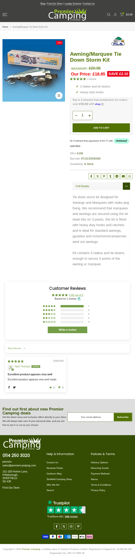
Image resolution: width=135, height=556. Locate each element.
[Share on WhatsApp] (130, 176)
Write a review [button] (67, 329)
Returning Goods (100, 468)
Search (50, 490)
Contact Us (89, 3)
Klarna (94, 479)
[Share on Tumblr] (110, 176)
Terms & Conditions (101, 484)
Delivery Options (99, 462)
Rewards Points (55, 468)
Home (5, 27)
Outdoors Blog (54, 473)
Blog (42, 3)
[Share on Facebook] (91, 176)
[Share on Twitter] (97, 176)
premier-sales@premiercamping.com (19, 463)
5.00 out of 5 (76, 295)
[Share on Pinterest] (104, 176)
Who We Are (53, 484)
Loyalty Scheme (73, 3)
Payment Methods (100, 473)
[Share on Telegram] (117, 176)
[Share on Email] (123, 176)
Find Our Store (55, 3)
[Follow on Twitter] (64, 526)
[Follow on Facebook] (56, 526)
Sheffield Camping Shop (59, 479)
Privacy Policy (98, 490)
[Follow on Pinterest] (78, 526)
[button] (78, 79)
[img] (16, 361)
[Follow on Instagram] (71, 526)
